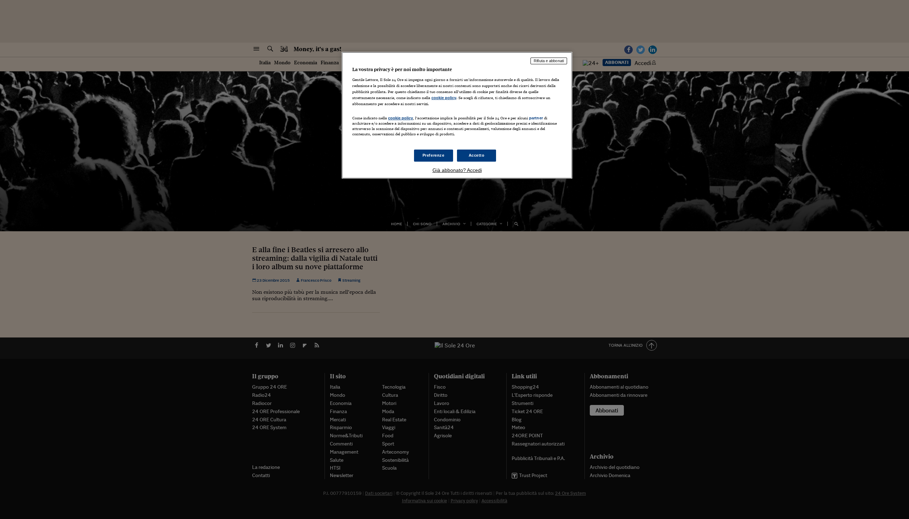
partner (536, 118)
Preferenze (434, 155)
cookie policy (443, 98)
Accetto (477, 155)
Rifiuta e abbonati (549, 61)
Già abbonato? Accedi (457, 170)
